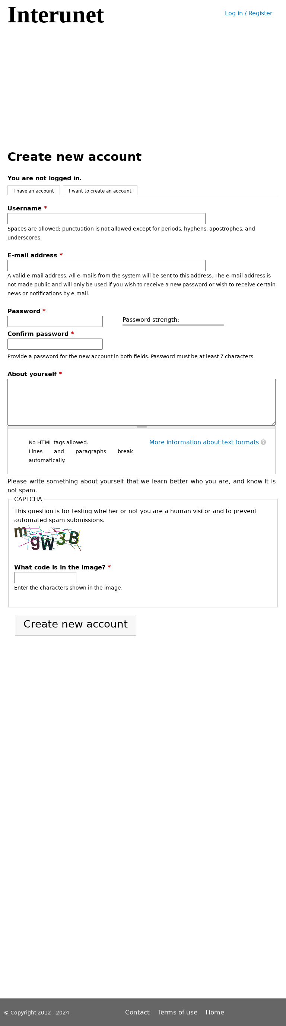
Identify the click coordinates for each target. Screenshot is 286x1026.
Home (215, 1012)
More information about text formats (204, 442)
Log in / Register (249, 13)
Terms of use (177, 1012)
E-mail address (35, 255)
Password (26, 311)
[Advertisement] (143, 83)
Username (27, 208)
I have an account (33, 191)
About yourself (34, 374)
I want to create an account (100, 191)
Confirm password (40, 333)
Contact (138, 1012)
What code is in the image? (62, 567)
